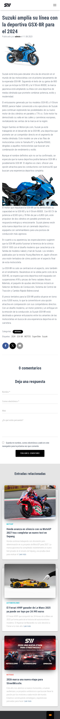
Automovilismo (13, 603)
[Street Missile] (8, 5)
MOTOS (27, 336)
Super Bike (36, 336)
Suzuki (44, 336)
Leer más (22, 554)
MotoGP (10, 524)
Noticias (18, 331)
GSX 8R (20, 336)
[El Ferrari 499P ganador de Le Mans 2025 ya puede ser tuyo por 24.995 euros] (30, 581)
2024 (13, 336)
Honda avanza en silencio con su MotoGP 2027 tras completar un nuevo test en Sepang (29, 533)
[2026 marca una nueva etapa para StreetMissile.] (30, 652)
